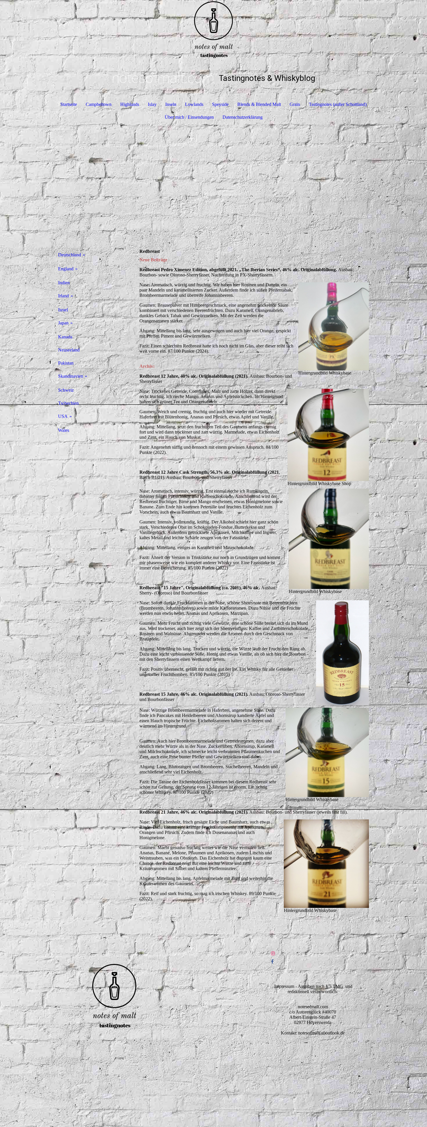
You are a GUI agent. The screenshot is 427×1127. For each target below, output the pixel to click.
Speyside (220, 104)
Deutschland (69, 254)
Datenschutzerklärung (243, 117)
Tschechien (68, 403)
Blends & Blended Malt (259, 104)
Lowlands (194, 104)
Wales (63, 430)
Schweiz (66, 390)
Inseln (170, 104)
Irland (63, 295)
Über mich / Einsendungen (189, 117)
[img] (213, 29)
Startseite (68, 104)
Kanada (65, 336)
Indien (64, 282)
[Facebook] (272, 961)
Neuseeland (69, 349)
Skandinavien (70, 376)
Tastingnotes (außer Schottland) (338, 104)
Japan (63, 322)
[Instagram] (273, 953)
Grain (295, 104)
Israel (63, 309)
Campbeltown (99, 104)
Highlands (129, 104)
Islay (152, 104)
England (65, 268)
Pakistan (65, 363)
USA (63, 416)
